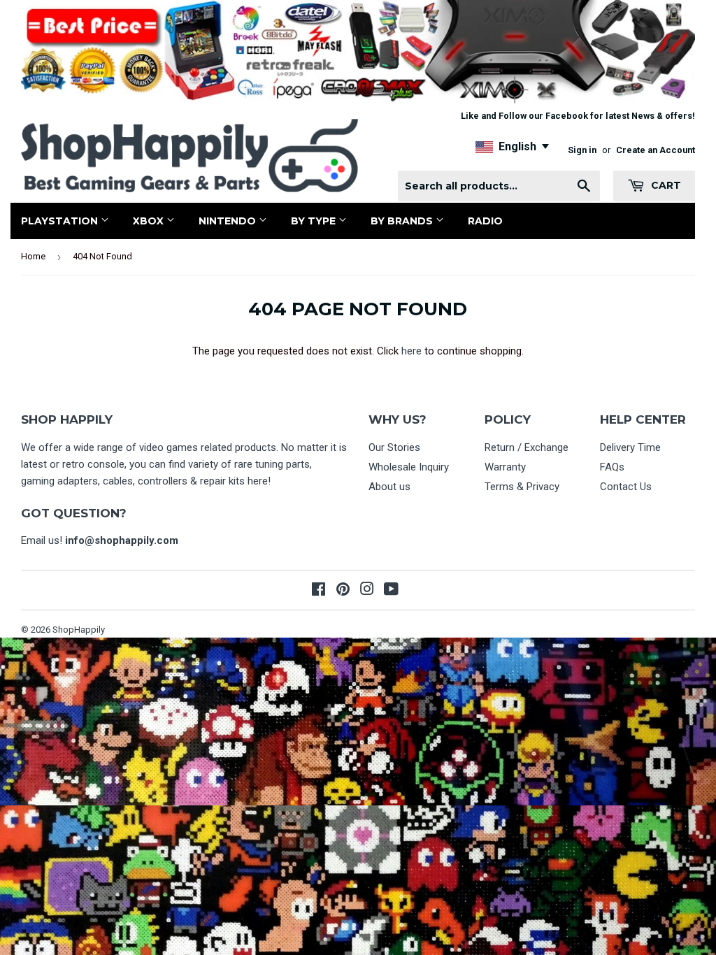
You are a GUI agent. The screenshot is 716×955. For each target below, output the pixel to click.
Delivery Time (630, 447)
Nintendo (229, 221)
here (411, 351)
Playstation (61, 221)
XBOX (149, 221)
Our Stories (394, 447)
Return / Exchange (526, 447)
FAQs (612, 467)
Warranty (505, 467)
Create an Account (655, 150)
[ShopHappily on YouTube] (391, 590)
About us (389, 486)
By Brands (403, 221)
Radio (485, 221)
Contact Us (626, 486)
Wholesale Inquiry (408, 467)
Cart (664, 185)
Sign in (582, 150)
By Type (314, 221)
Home (33, 256)
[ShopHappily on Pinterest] (343, 590)
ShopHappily (78, 629)
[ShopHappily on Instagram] (367, 590)
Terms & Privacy (522, 486)
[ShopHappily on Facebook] (318, 590)
